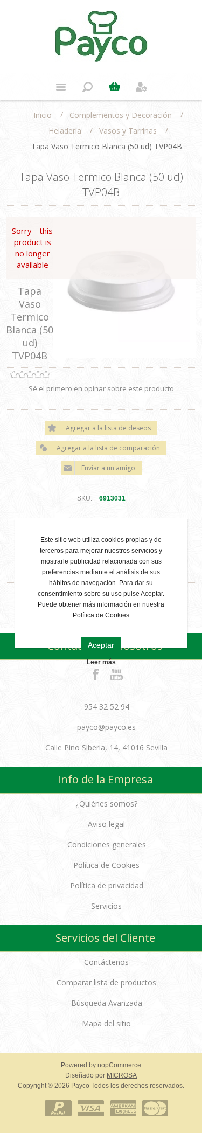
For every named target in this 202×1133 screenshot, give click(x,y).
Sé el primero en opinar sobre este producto (101, 388)
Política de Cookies (106, 865)
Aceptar (101, 645)
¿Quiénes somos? (106, 803)
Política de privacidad (106, 885)
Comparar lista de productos (106, 982)
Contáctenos (106, 962)
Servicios (106, 906)
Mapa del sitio (106, 1023)
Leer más (101, 662)
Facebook (95, 674)
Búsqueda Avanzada (106, 1003)
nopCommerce (119, 1065)
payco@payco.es (106, 727)
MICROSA (122, 1075)
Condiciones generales (106, 844)
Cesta (114, 86)
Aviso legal (106, 824)
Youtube (116, 674)
